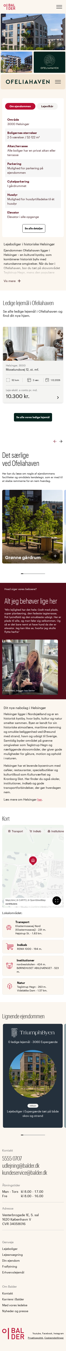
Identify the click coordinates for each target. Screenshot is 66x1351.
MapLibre (10, 900)
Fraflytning (9, 1266)
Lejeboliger (10, 1248)
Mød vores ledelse (14, 1305)
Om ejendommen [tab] (20, 106)
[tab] (28, 358)
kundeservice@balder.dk (24, 1172)
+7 (54, 44)
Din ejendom (11, 1260)
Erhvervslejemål (13, 1272)
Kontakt (7, 1293)
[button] (33, 32)
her (39, 799)
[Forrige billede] (8, 343)
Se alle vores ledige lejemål (33, 417)
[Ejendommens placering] (33, 860)
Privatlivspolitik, (36, 1337)
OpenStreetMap (38, 900)
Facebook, (47, 1333)
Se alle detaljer (34, 228)
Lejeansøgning (12, 1254)
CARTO (23, 900)
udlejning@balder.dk (20, 1165)
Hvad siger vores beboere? (20, 589)
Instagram (59, 1333)
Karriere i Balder (13, 1299)
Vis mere (10, 281)
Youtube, (36, 1333)
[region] (33, 866)
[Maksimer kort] (56, 900)
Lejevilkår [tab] (47, 106)
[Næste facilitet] (61, 441)
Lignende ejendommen (23, 1016)
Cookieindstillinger (54, 1337)
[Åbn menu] (59, 7)
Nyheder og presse (15, 1311)
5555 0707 (12, 1158)
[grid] (33, 168)
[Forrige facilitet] (55, 441)
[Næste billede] (57, 343)
